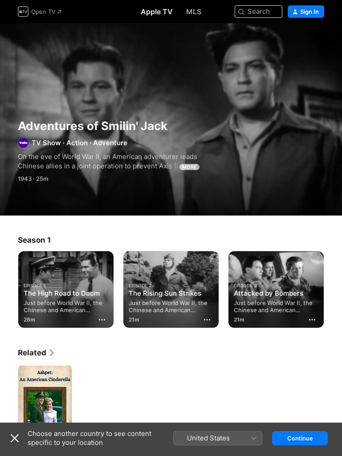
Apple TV (157, 11)
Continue (300, 438)
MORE (189, 167)
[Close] (15, 438)
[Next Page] (333, 287)
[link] (36, 353)
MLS (193, 11)
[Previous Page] (9, 287)
